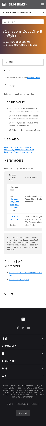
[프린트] (11, 293)
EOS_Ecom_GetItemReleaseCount (18, 152)
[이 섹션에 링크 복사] (21, 86)
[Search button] (4, 22)
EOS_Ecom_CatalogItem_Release (17, 147)
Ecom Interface (33, 78)
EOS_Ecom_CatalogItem (14, 219)
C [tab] (5, 70)
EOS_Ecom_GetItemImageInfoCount (19, 150)
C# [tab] (10, 70)
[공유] (4, 293)
